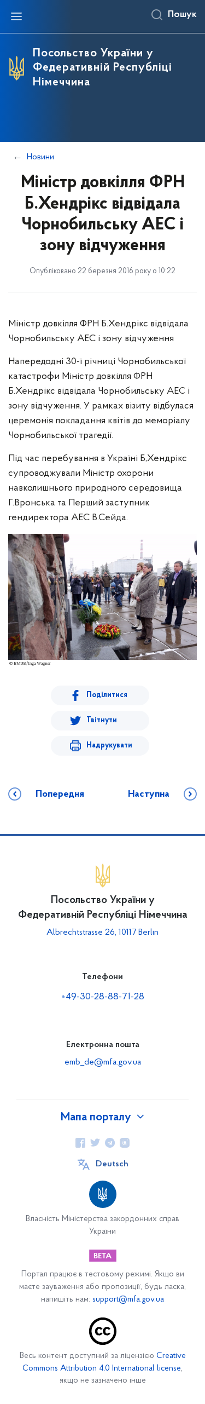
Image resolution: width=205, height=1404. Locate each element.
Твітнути (101, 720)
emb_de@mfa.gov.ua (103, 1062)
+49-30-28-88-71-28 (102, 997)
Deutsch (112, 1164)
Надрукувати (109, 745)
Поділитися (106, 695)
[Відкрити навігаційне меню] (16, 16)
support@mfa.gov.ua (128, 1300)
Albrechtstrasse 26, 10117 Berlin (102, 932)
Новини (40, 157)
